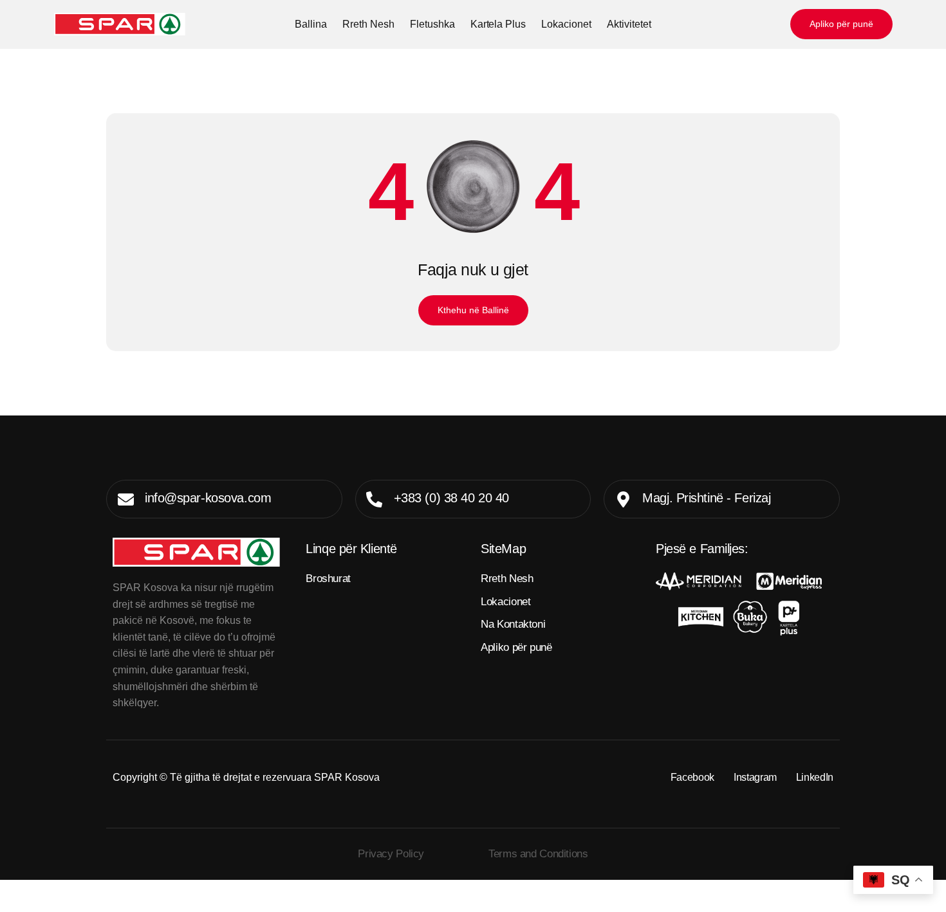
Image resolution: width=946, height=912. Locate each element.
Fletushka (432, 24)
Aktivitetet (629, 24)
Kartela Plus (498, 24)
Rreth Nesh (368, 24)
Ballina (311, 24)
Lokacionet (566, 24)
